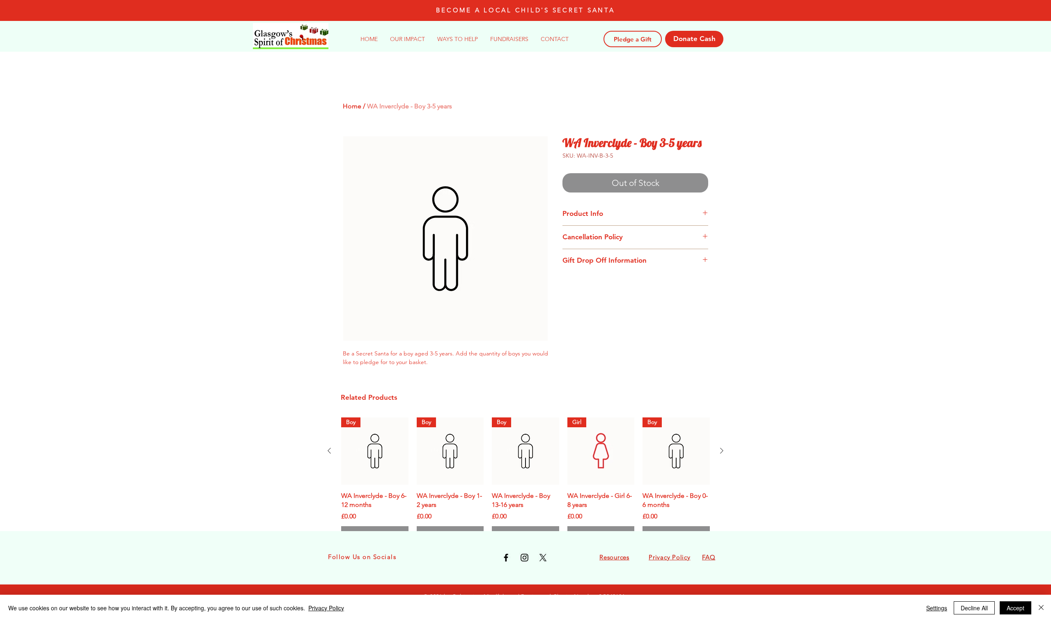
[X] (543, 557)
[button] (457, 39)
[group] (525, 480)
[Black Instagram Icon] (524, 557)
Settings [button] (936, 608)
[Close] (1041, 607)
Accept (1015, 608)
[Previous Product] (329, 451)
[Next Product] (722, 451)
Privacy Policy (326, 608)
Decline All (974, 608)
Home (352, 106)
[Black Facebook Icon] (506, 557)
